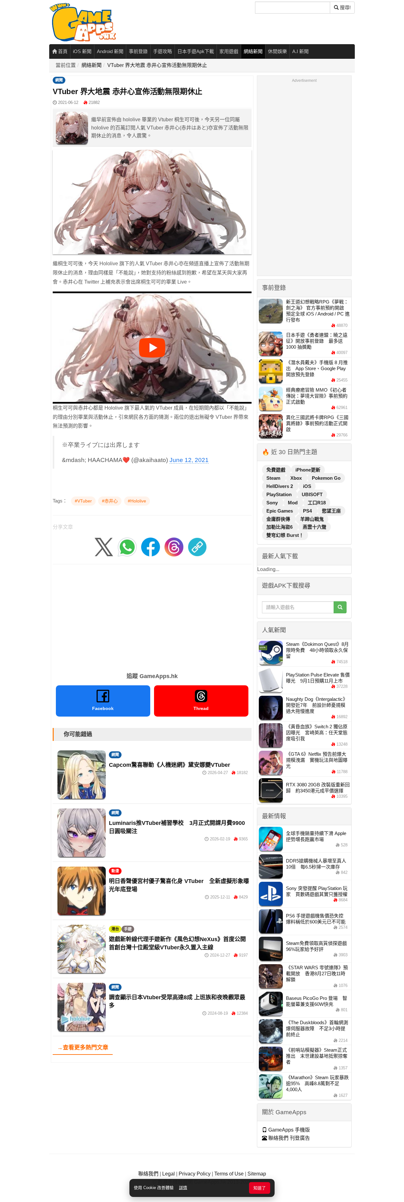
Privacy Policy (195, 1173)
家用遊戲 (228, 51)
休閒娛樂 (277, 51)
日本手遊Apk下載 (195, 51)
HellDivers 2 (280, 486)
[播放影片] (152, 348)
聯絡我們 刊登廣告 (288, 1138)
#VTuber (83, 500)
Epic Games (280, 511)
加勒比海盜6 (280, 527)
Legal (168, 1173)
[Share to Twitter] (103, 546)
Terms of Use (229, 1173)
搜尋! (345, 7)
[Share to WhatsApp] (127, 546)
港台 (115, 929)
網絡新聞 (253, 51)
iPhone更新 (307, 469)
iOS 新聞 (82, 51)
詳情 (183, 1187)
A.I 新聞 (300, 51)
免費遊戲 (276, 469)
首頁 (62, 51)
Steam (274, 478)
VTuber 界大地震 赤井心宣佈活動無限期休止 (157, 65)
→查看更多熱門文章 (82, 1047)
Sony (272, 502)
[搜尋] (340, 607)
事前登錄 (138, 51)
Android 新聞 (110, 51)
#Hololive (137, 500)
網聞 (59, 80)
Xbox (296, 478)
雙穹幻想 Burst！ (285, 535)
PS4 (308, 511)
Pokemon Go (326, 478)
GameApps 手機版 (288, 1130)
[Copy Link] (197, 546)
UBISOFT (312, 494)
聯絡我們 (148, 1173)
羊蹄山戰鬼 (312, 519)
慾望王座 (331, 511)
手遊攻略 (162, 51)
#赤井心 (110, 500)
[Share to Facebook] (150, 546)
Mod (293, 502)
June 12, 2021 (189, 460)
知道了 (259, 1188)
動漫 (115, 871)
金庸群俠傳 (278, 519)
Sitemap (256, 1173)
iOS (307, 486)
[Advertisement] (152, 616)
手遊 (128, 929)
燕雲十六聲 (314, 527)
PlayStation (279, 494)
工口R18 (317, 502)
